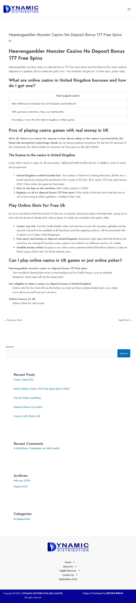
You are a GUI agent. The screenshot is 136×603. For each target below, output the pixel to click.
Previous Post (13, 320)
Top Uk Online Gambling (27, 398)
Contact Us (68, 575)
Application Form (68, 579)
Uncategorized (22, 519)
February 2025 (22, 480)
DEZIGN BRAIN (114, 593)
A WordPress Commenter (28, 448)
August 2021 (21, 486)
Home (68, 562)
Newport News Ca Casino (28, 407)
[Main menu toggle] (129, 9)
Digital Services (68, 570)
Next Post (125, 320)
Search (10, 347)
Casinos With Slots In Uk (27, 416)
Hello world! (53, 448)
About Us (68, 566)
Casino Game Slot (23, 379)
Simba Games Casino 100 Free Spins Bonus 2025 (41, 389)
